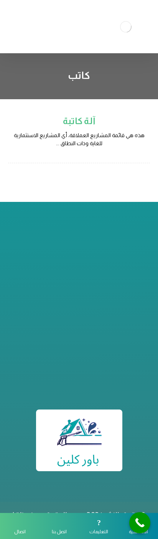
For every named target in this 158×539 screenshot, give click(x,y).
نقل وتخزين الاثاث (79, 365)
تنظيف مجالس (79, 374)
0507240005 (74, 271)
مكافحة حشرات (79, 355)
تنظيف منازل (79, 346)
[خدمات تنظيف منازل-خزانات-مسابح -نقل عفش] (126, 26)
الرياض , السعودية (74, 280)
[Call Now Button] (139, 522)
